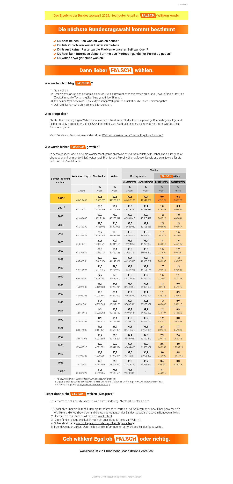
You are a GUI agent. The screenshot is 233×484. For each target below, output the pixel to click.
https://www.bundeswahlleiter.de (98, 379)
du (186, 4)
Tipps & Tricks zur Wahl (122, 419)
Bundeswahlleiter (169, 412)
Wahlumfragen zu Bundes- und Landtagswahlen (104, 423)
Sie (179, 4)
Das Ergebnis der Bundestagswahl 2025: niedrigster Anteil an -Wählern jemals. (116, 15)
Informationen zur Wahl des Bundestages (129, 426)
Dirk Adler (128, 476)
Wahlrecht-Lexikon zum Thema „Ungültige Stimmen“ (132, 135)
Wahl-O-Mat (105, 416)
